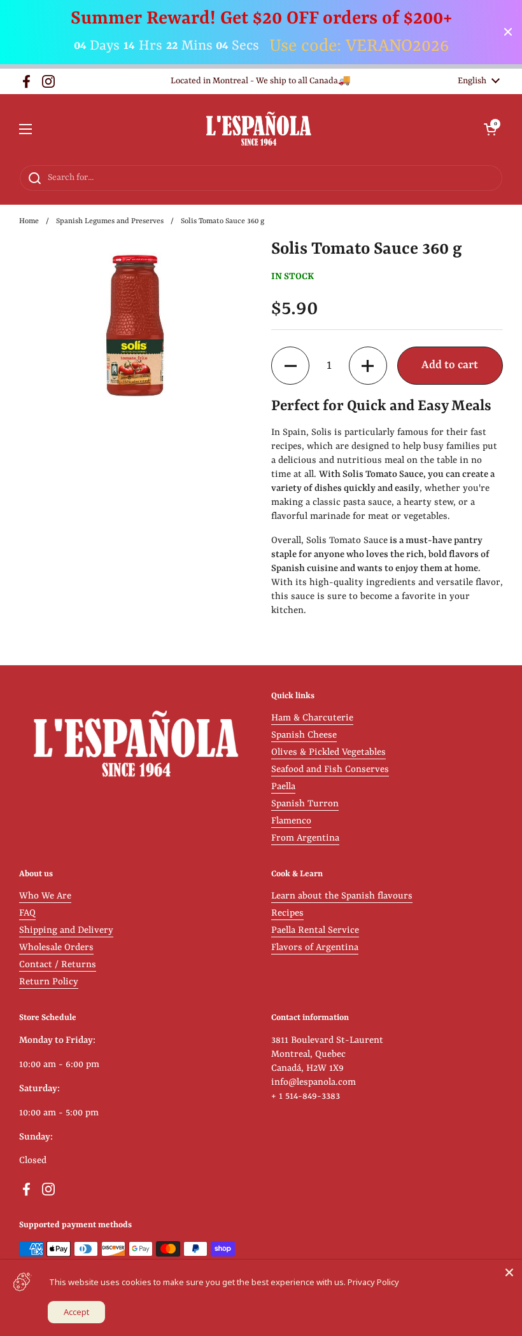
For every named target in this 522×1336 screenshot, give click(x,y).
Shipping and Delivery (66, 930)
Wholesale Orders (56, 947)
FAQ (27, 913)
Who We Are (45, 896)
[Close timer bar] (508, 31)
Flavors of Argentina (314, 947)
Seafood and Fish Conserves (330, 769)
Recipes (287, 913)
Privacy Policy (373, 1282)
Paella (283, 787)
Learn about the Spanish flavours (342, 896)
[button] (490, 129)
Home (29, 221)
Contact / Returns (57, 965)
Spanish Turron (305, 804)
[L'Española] (258, 129)
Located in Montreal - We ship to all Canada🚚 (261, 81)
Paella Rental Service (315, 930)
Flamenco (291, 821)
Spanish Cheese (304, 735)
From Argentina (305, 838)
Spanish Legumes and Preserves (110, 221)
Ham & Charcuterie (312, 718)
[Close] (509, 1272)
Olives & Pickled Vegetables (328, 752)
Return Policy (48, 982)
